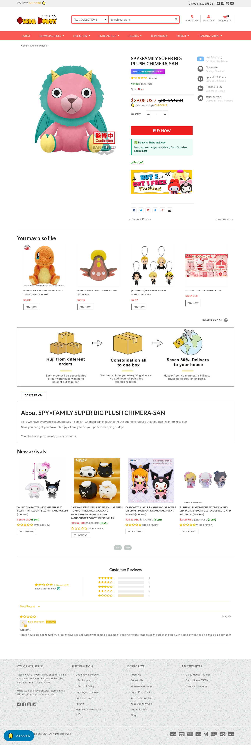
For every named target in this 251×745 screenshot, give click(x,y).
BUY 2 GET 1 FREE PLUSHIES (148, 71)
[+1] (162, 210)
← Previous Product (139, 219)
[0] (134, 210)
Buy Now (191, 527)
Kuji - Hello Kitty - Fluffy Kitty (203, 290)
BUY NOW (31, 307)
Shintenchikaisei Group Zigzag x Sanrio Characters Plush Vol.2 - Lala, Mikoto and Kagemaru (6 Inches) (151, 511)
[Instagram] (232, 3)
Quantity (136, 114)
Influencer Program (141, 698)
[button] (139, 78)
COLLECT (29, 3)
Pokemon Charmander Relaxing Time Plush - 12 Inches (43, 292)
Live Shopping (214, 57)
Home (24, 45)
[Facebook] (222, 3)
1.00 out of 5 (61, 585)
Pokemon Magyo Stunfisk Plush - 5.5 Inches (97, 292)
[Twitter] (218, 3)
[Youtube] (227, 3)
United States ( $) (201, 3)
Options (28, 535)
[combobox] (141, 19)
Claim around (150, 105)
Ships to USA (213, 96)
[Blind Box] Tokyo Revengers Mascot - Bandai (148, 292)
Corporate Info (139, 709)
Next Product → (225, 219)
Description (33, 395)
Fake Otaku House (141, 703)
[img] (28, 616)
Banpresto (146, 83)
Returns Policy (214, 86)
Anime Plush (38, 45)
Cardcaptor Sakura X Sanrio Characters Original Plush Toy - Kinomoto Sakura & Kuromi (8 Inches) (96, 511)
